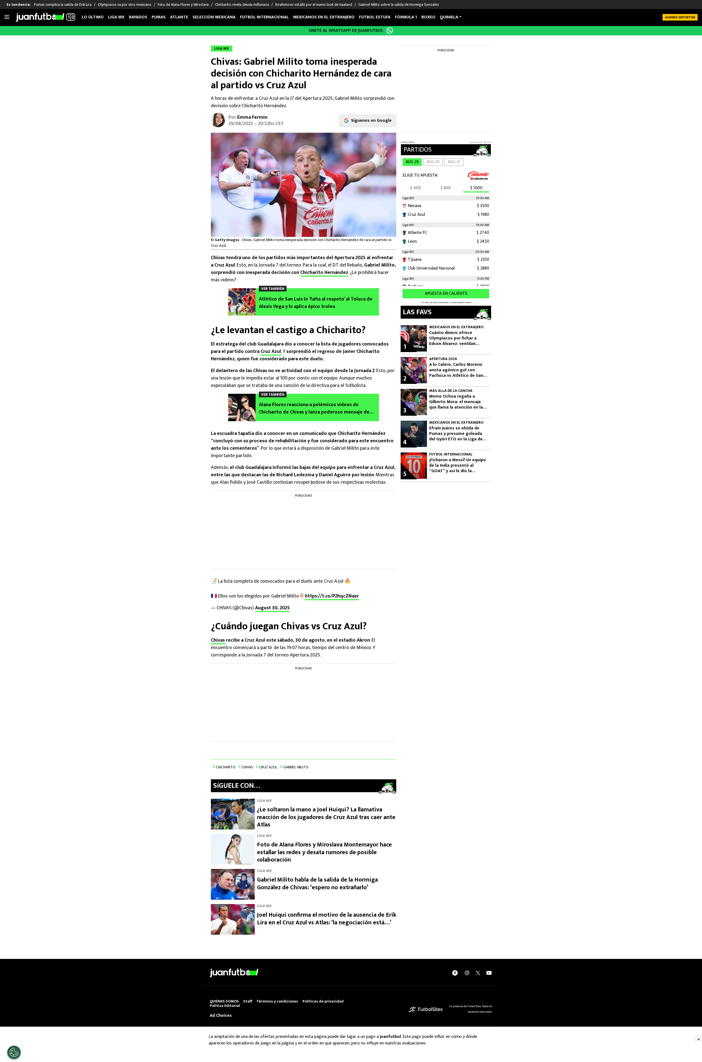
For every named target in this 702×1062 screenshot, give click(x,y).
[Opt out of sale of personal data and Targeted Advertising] (14, 1052)
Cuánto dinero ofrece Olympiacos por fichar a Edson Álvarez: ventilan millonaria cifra (453, 338)
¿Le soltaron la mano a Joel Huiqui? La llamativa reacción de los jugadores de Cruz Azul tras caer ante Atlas (326, 817)
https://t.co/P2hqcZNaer (332, 596)
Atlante (179, 17)
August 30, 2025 (272, 608)
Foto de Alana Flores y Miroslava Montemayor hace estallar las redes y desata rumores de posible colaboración (324, 852)
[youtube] (489, 973)
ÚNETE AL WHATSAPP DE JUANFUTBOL (346, 30)
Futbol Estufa (374, 17)
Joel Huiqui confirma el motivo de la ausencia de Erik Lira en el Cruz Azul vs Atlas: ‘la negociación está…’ (326, 919)
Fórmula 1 (406, 17)
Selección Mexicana (214, 17)
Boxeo (428, 17)
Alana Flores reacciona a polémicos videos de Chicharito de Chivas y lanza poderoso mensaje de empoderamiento (314, 408)
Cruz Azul (271, 351)
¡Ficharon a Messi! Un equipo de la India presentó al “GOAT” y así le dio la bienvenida (457, 465)
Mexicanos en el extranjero (324, 17)
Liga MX (116, 17)
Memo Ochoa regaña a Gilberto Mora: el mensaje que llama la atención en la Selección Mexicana (456, 402)
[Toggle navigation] (6, 17)
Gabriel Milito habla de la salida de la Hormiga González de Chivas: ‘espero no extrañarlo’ (317, 884)
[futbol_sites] (426, 1009)
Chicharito (226, 767)
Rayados (138, 17)
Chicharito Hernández (324, 272)
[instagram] (467, 973)
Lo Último (93, 17)
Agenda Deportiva (680, 17)
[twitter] (478, 973)
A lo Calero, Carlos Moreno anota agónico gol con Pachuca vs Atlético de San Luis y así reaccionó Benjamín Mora (458, 370)
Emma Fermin (252, 117)
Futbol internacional (264, 17)
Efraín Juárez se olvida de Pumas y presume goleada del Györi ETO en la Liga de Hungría (456, 434)
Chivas (218, 640)
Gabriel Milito (295, 767)
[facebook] (455, 973)
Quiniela (449, 17)
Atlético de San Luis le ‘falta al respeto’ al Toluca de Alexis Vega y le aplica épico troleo (315, 303)
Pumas (159, 17)
